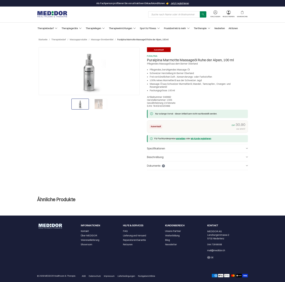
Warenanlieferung (90, 239)
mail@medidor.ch (216, 250)
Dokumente (155, 165)
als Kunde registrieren (201, 138)
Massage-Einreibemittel (102, 39)
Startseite (43, 39)
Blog (167, 239)
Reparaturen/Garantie (134, 239)
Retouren (128, 244)
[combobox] (174, 14)
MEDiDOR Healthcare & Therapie (60, 276)
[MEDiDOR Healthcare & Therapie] (52, 14)
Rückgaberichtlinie (146, 276)
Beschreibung (155, 157)
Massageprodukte (78, 39)
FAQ (125, 231)
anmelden (180, 138)
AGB (84, 276)
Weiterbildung (172, 235)
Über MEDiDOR (89, 235)
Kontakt (85, 231)
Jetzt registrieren (180, 3)
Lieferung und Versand (134, 235)
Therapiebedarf (58, 39)
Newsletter (171, 244)
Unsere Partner (173, 231)
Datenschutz (95, 276)
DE (212, 257)
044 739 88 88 (214, 244)
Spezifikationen (156, 148)
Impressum (109, 276)
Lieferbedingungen (126, 276)
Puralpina (152, 56)
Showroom (86, 244)
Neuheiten (219, 28)
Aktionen (233, 28)
